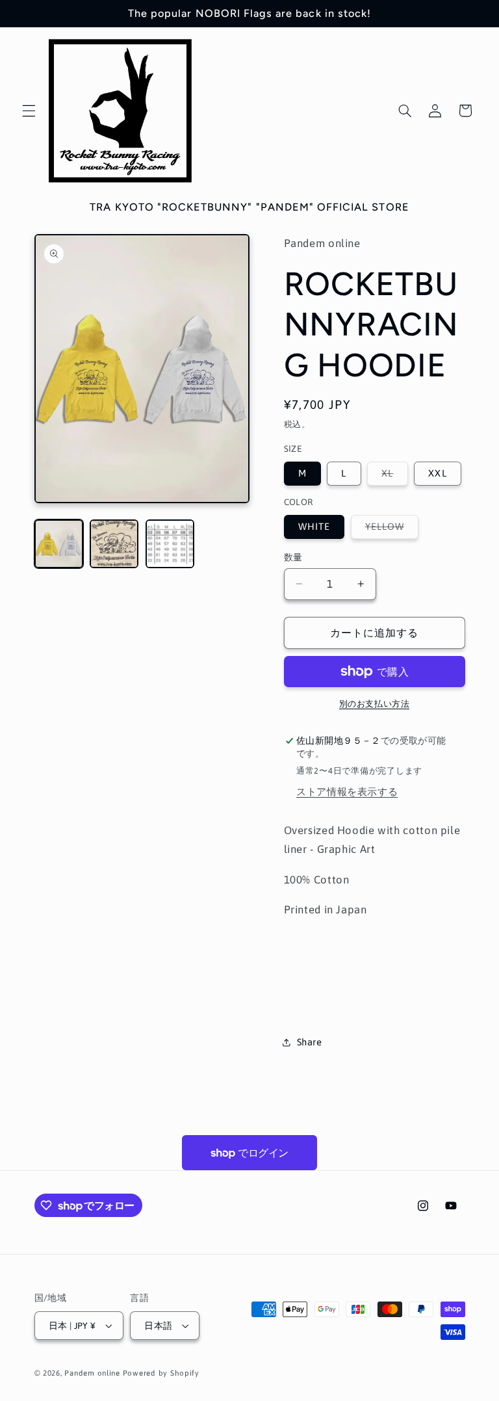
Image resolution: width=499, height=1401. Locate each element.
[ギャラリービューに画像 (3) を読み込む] (170, 543)
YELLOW (389, 529)
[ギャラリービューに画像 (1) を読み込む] (58, 543)
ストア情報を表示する (347, 791)
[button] (29, 110)
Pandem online (92, 1372)
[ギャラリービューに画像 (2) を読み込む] (114, 543)
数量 (293, 557)
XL (392, 476)
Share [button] (309, 1041)
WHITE (314, 526)
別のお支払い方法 (374, 704)
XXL (437, 472)
